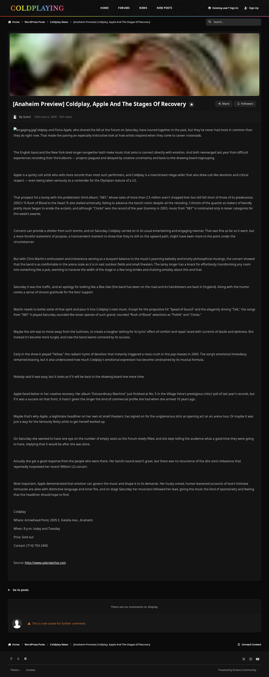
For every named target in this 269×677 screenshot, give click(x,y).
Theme (14, 670)
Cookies (30, 670)
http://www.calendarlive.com (45, 563)
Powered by (237, 670)
